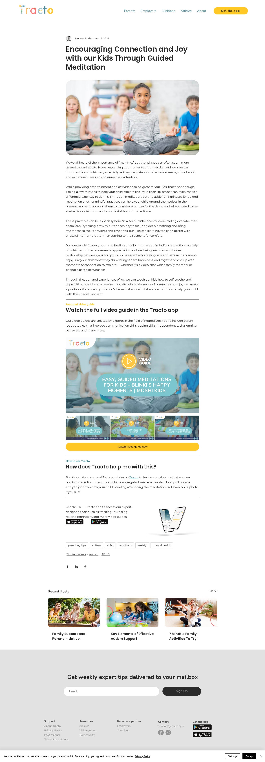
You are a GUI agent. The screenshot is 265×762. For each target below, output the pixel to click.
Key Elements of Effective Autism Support (132, 636)
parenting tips (77, 545)
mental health (162, 545)
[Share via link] (85, 566)
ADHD (105, 554)
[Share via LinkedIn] (76, 566)
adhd (110, 545)
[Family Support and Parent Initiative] (74, 612)
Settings (232, 756)
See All (213, 590)
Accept (249, 756)
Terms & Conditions (56, 739)
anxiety (142, 545)
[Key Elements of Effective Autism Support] (133, 612)
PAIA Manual (52, 735)
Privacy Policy (142, 756)
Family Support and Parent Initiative (68, 636)
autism (96, 545)
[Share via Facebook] (67, 566)
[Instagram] (168, 732)
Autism (93, 554)
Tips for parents (76, 554)
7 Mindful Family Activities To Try (183, 636)
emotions (126, 545)
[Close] (261, 756)
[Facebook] (161, 732)
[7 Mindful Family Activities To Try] (191, 612)
